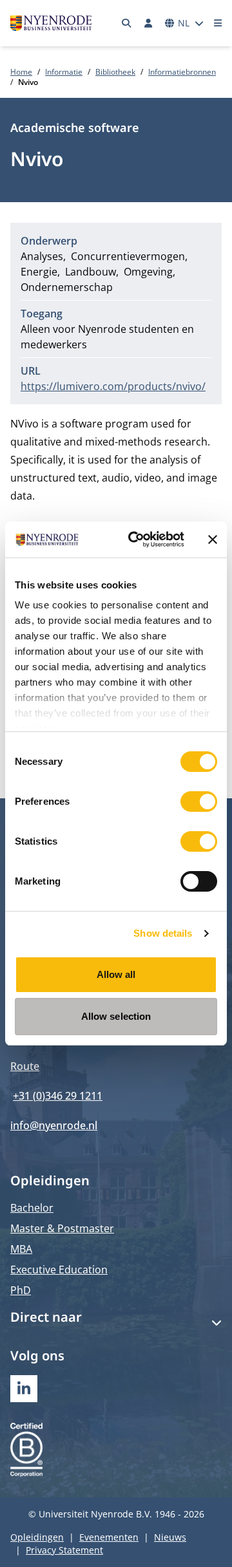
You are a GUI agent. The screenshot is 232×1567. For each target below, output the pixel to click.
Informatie (63, 71)
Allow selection (116, 1016)
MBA (21, 1249)
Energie (39, 272)
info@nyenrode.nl (53, 1125)
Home (21, 71)
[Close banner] (212, 539)
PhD (20, 1290)
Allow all (116, 974)
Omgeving (148, 272)
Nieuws (170, 1537)
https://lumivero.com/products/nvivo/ (113, 386)
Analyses (42, 256)
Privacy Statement (64, 1550)
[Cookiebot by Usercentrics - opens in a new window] (136, 539)
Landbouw (90, 272)
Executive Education (59, 1269)
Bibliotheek (115, 71)
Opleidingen (37, 1537)
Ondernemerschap (67, 287)
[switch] (198, 801)
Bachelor (31, 1208)
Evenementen (109, 1537)
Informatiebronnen (182, 71)
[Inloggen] (148, 23)
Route (24, 1066)
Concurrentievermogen (128, 256)
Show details (162, 933)
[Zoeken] (127, 23)
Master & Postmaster (62, 1228)
